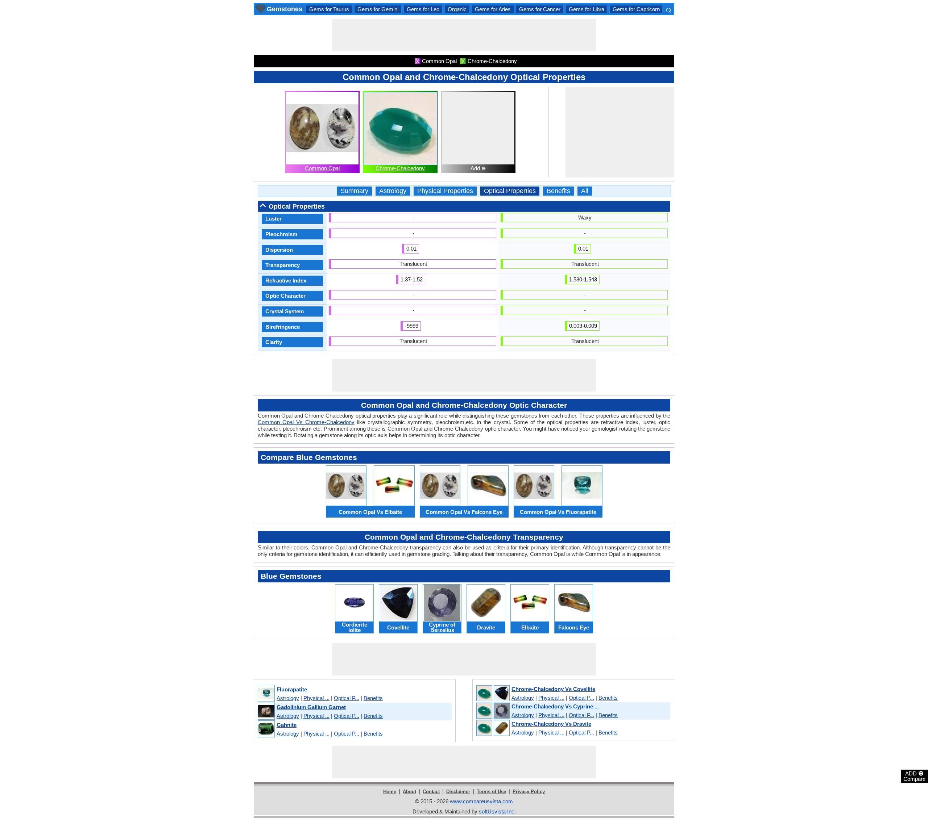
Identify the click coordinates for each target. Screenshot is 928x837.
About (409, 791)
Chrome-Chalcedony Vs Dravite (551, 724)
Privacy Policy (529, 791)
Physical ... (316, 698)
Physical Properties (445, 191)
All (584, 191)
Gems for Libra (586, 9)
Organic (457, 9)
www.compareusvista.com (481, 801)
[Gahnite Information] (266, 729)
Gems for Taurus (329, 9)
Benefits (558, 191)
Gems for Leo (423, 9)
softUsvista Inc (496, 811)
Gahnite (287, 725)
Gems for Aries (493, 9)
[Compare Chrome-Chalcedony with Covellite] (492, 693)
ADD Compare (914, 776)
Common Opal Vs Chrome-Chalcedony (306, 422)
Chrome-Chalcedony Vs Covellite (553, 689)
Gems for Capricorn (636, 9)
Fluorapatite (292, 689)
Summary (354, 191)
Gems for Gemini (377, 9)
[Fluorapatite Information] (266, 694)
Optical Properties (510, 191)
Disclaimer (458, 791)
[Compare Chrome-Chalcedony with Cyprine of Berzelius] (492, 711)
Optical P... (346, 698)
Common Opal (322, 168)
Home (389, 791)
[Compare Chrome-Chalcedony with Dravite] (492, 728)
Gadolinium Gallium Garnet (311, 707)
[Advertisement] (464, 35)
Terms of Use (491, 791)
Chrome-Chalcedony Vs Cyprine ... (555, 706)
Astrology (392, 191)
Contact (431, 791)
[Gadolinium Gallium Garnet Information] (266, 711)
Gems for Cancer (539, 9)
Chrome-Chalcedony (400, 168)
